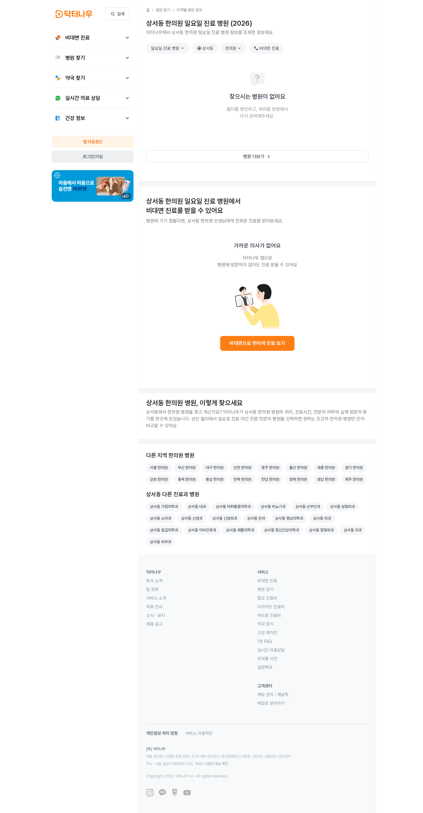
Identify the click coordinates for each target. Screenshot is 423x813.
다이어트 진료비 (271, 606)
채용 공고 (154, 624)
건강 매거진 (267, 632)
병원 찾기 (265, 589)
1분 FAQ (264, 641)
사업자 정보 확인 (216, 764)
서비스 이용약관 (198, 733)
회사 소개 (154, 580)
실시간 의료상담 (271, 649)
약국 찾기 (265, 624)
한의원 (233, 48)
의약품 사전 (267, 658)
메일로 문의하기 (271, 703)
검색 (120, 13)
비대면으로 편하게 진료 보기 (257, 343)
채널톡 (282, 694)
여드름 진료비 (269, 615)
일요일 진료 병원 (168, 48)
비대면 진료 (266, 48)
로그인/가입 (93, 156)
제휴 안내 (154, 606)
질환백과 (264, 667)
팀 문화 (152, 589)
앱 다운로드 (92, 141)
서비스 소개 (156, 598)
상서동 (205, 48)
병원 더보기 (257, 156)
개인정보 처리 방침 (162, 733)
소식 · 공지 (155, 615)
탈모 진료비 (267, 598)
